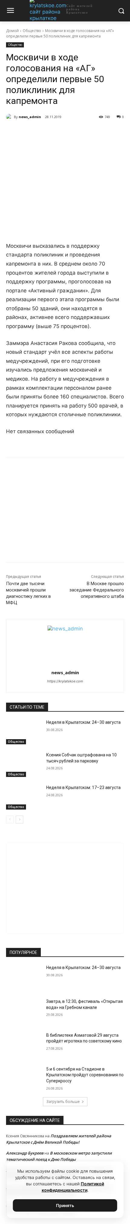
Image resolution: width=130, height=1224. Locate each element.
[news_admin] (10, 117)
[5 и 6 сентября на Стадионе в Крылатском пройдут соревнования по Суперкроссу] (23, 1078)
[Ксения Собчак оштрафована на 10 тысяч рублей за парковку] (23, 764)
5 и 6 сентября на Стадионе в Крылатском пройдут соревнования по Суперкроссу (85, 1075)
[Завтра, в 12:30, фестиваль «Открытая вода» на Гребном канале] (23, 1011)
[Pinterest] (73, 132)
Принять (65, 1205)
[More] (87, 132)
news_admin (30, 116)
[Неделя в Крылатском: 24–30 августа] (23, 732)
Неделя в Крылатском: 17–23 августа (83, 787)
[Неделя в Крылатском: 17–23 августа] (23, 797)
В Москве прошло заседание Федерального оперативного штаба (96, 590)
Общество (32, 30)
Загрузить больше (63, 1101)
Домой (12, 30)
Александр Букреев (25, 1153)
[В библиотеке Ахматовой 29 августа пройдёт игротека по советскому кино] (23, 1044)
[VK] (31, 132)
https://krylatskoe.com (65, 681)
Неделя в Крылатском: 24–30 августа (83, 722)
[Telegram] (45, 132)
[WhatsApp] (59, 132)
